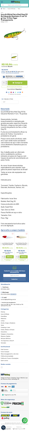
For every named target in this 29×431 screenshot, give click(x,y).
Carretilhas (4, 316)
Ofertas (3, 312)
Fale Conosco (4, 349)
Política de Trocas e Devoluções (9, 358)
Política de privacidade (7, 356)
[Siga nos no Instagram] (2, 367)
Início (4, 8)
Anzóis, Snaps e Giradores (8, 323)
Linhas (3, 321)
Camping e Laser (5, 327)
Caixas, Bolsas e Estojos (7, 329)
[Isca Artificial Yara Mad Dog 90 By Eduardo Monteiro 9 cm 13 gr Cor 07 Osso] (21, 246)
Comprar (18, 83)
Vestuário (3, 343)
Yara (19, 8)
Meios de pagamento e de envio (9, 354)
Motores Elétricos (6, 338)
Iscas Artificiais (11, 8)
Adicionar (10, 256)
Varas (2, 325)
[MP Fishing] (15, 2)
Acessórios (4, 332)
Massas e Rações (5, 336)
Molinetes (3, 318)
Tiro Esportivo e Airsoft (7, 340)
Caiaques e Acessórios (7, 334)
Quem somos (4, 360)
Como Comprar (5, 351)
